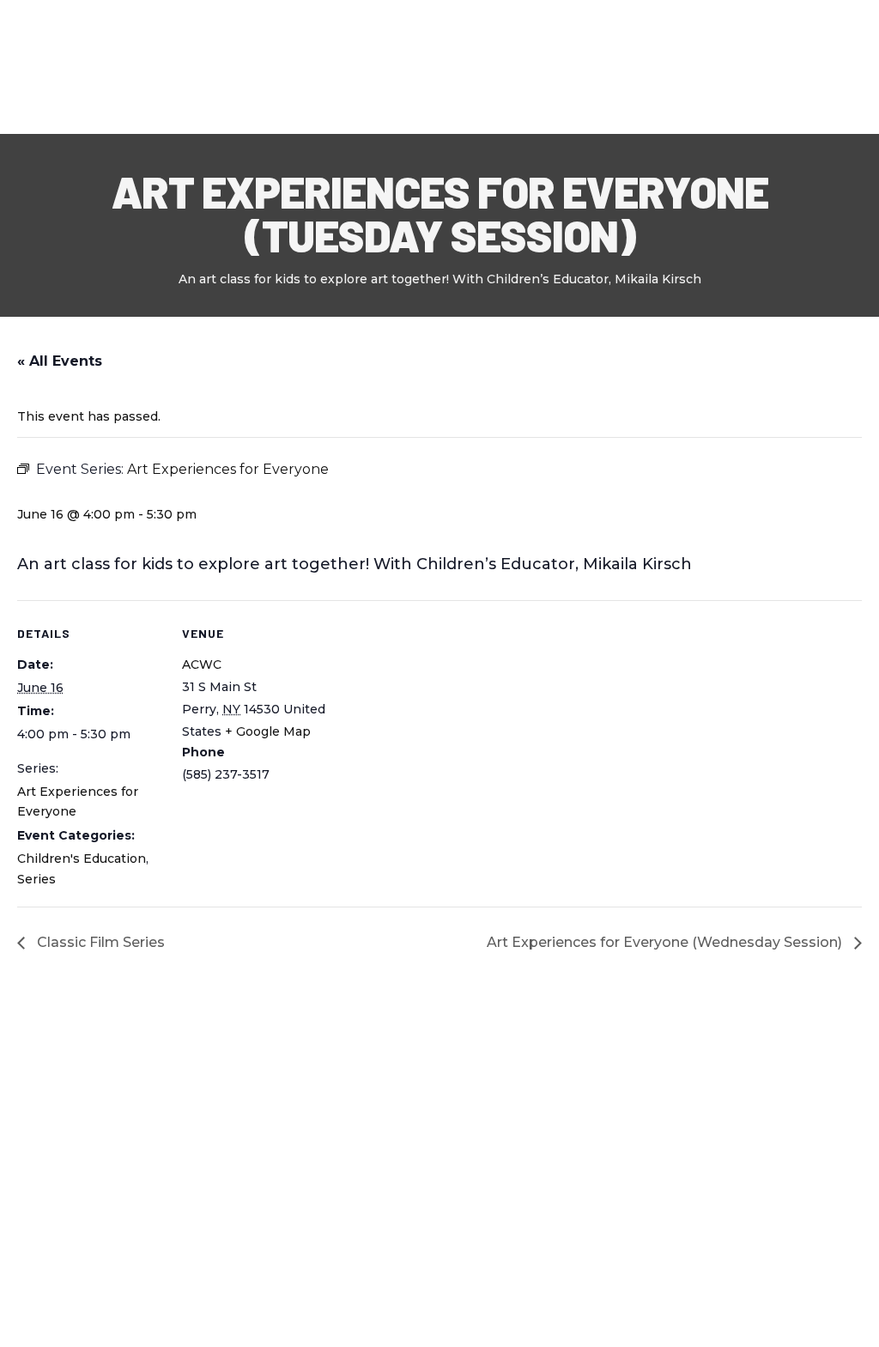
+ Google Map (268, 731)
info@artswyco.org (294, 1212)
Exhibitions (365, 66)
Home (226, 66)
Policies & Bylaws (171, 1324)
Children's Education (81, 858)
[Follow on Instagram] (141, 1131)
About (286, 66)
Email (711, 1127)
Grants (532, 66)
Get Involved (703, 66)
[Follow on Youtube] (62, 1131)
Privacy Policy (54, 1324)
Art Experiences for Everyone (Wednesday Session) (666, 942)
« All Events (59, 361)
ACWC (201, 664)
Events (447, 66)
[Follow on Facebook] (22, 1131)
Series (36, 879)
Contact (608, 66)
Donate (821, 66)
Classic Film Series (99, 942)
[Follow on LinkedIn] (101, 1131)
